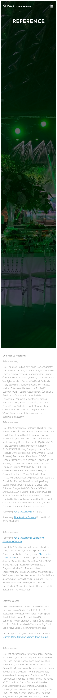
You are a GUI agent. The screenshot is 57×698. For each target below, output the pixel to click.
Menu (52, 6)
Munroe (6, 637)
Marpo (44, 637)
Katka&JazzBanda (23, 511)
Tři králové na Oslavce (25, 517)
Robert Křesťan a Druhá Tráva (25, 637)
